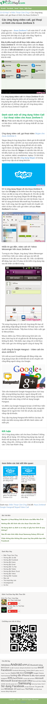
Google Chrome (38, 673)
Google (28, 672)
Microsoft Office (25, 681)
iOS (10, 678)
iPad (14, 678)
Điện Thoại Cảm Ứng (20, 13)
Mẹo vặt (6, 578)
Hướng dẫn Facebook (11, 560)
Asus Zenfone (39, 505)
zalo (35, 689)
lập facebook (31, 678)
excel (41, 667)
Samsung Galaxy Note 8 (38, 684)
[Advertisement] (11, 455)
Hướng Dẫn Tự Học (10, 567)
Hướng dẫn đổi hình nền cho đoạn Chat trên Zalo (20, 523)
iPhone (19, 678)
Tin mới (3, 8)
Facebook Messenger (19, 670)
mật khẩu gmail (9, 684)
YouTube (29, 689)
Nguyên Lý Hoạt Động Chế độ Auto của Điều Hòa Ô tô (22, 519)
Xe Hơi (6, 585)
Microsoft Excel (9, 680)
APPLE (26, 665)
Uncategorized (8, 583)
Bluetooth (34, 665)
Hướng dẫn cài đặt (10, 558)
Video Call (24, 507)
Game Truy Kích (5, 673)
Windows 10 (10, 689)
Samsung (24, 683)
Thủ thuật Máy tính (10, 580)
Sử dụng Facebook (12, 686)
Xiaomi (23, 689)
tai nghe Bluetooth (29, 686)
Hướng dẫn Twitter (10, 569)
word (19, 689)
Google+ (23, 702)
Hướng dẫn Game (10, 562)
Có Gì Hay (13, 2)
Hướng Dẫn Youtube (10, 576)
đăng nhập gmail (11, 691)
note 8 (16, 684)
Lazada (25, 678)
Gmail (16, 8)
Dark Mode (34, 668)
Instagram (4, 678)
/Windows (5, 665)
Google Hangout (6, 507)
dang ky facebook (25, 668)
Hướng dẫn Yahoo (10, 573)
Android (16, 664)
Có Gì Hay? (4, 13)
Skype (16, 507)
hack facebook (5, 676)
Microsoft (39, 678)
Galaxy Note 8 (30, 670)
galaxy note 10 (39, 670)
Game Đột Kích (17, 673)
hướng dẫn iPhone (19, 675)
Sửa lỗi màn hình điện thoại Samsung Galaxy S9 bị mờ (22, 534)
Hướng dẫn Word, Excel (12, 571)
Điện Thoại (28, 8)
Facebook (10, 8)
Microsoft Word (37, 681)
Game (21, 8)
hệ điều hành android (37, 676)
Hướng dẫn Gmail (9, 564)
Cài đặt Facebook (14, 668)
